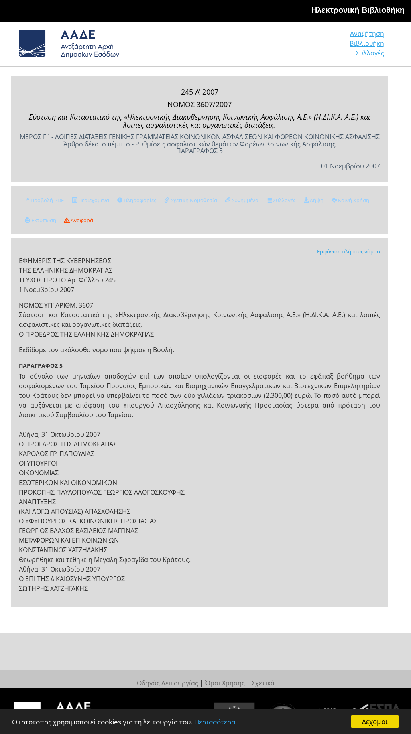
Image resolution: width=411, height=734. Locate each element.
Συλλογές (370, 53)
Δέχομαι (375, 721)
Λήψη (316, 200)
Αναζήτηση (367, 33)
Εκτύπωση (43, 220)
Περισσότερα (214, 721)
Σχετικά (263, 683)
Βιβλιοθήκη (367, 43)
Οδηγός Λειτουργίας (167, 683)
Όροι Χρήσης (225, 683)
